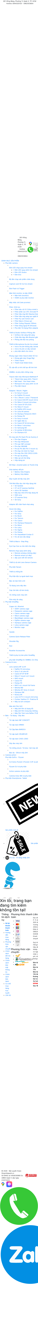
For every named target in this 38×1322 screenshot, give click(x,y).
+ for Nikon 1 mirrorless (22, 425)
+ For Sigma (17, 530)
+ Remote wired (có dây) (22, 555)
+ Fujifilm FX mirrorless (21, 669)
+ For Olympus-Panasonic (22, 523)
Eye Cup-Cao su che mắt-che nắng (22, 546)
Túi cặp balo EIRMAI (16, 725)
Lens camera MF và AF (17, 667)
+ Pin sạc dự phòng (20, 456)
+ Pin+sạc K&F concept (21, 444)
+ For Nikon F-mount (21, 407)
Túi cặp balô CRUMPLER (18, 734)
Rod (10, 646)
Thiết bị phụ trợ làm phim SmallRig (22, 655)
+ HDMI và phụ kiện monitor (23, 298)
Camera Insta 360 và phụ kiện (20, 776)
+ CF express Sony (20, 497)
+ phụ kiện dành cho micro (23, 351)
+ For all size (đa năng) (21, 537)
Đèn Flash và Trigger (16, 288)
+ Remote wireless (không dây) (24, 553)
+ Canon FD (17, 681)
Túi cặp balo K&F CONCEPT (19, 720)
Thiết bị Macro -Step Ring (18, 541)
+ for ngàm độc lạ (20, 421)
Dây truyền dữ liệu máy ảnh (19, 479)
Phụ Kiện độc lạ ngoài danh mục (21, 576)
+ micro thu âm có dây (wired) (24, 349)
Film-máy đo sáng (16, 599)
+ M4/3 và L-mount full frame (24, 685)
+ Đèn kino (17, 275)
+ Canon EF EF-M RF (21, 674)
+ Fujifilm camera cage (21, 620)
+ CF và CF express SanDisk (23, 488)
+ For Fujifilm (18, 511)
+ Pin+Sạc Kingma (20, 439)
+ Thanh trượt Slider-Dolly (22, 363)
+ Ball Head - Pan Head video (24, 381)
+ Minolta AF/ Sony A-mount (23, 690)
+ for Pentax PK (19, 416)
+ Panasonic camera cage (22, 611)
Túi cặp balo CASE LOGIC (18, 739)
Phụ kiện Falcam (15, 567)
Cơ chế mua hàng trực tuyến (8, 988)
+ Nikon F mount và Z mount (23, 676)
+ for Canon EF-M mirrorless (23, 423)
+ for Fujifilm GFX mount (22, 409)
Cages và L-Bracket (16, 606)
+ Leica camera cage (21, 625)
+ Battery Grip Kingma (21, 472)
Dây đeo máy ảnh (15, 743)
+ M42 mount (18, 678)
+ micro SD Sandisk (20, 490)
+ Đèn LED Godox (20, 272)
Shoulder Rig (14, 641)
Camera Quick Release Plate (19, 637)
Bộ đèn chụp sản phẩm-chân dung (21, 279)
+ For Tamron (18, 518)
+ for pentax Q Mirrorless (22, 430)
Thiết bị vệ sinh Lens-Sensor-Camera (22, 562)
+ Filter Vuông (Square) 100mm (24, 323)
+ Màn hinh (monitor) (21, 295)
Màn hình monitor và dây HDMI (20, 293)
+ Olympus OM (18, 692)
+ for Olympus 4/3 (20, 432)
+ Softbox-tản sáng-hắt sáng (24, 335)
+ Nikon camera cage (21, 616)
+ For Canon (17, 521)
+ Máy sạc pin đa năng (21, 458)
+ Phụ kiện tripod (19, 386)
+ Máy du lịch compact (21, 702)
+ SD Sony (17, 500)
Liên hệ (8, 995)
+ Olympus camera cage (22, 623)
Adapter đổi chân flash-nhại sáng (21, 504)
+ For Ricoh (17, 516)
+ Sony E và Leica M (20, 671)
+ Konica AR (17, 695)
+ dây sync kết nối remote (23, 558)
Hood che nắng (15, 509)
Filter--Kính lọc (14, 307)
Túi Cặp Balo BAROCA (17, 729)
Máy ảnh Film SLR (15, 706)
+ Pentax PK (17, 683)
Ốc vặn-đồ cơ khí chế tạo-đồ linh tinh (23, 367)
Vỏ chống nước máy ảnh (18, 595)
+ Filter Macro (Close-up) (22, 321)
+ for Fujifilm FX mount (21, 395)
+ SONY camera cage (21, 609)
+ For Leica (17, 527)
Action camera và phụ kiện (19, 771)
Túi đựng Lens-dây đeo (17, 586)
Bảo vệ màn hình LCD (17, 581)
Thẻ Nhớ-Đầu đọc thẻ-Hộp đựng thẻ (22, 483)
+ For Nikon (17, 525)
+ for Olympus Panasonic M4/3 (24, 414)
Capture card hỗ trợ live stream (21, 284)
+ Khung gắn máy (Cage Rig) (23, 358)
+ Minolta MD (18, 688)
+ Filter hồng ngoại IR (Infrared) (24, 326)
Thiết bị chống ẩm (16, 572)
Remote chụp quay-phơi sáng (20, 551)
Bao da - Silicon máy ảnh (18, 753)
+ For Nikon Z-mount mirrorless (24, 402)
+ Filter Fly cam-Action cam (23, 319)
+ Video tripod (18, 360)
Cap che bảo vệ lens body (19, 590)
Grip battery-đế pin (16, 469)
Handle (11, 632)
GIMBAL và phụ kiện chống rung (21, 372)
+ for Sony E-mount (20, 393)
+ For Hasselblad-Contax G (23, 534)
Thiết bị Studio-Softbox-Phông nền (22, 333)
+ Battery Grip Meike (21, 474)
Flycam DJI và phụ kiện (17, 767)
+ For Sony (17, 514)
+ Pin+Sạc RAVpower (21, 442)
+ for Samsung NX (20, 428)
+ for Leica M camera (21, 411)
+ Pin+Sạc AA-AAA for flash (23, 451)
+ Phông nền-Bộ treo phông (23, 340)
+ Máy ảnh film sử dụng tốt (23, 708)
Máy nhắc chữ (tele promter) (19, 302)
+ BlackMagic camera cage (23, 618)
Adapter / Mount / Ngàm (18, 391)
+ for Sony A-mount (20, 418)
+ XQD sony (17, 495)
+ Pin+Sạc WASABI (20, 446)
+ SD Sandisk (18, 486)
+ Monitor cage (19, 627)
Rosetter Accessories (17, 650)
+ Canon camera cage (21, 613)
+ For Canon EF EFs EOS (22, 405)
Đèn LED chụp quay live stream (20, 268)
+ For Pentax (18, 532)
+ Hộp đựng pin (19, 460)
